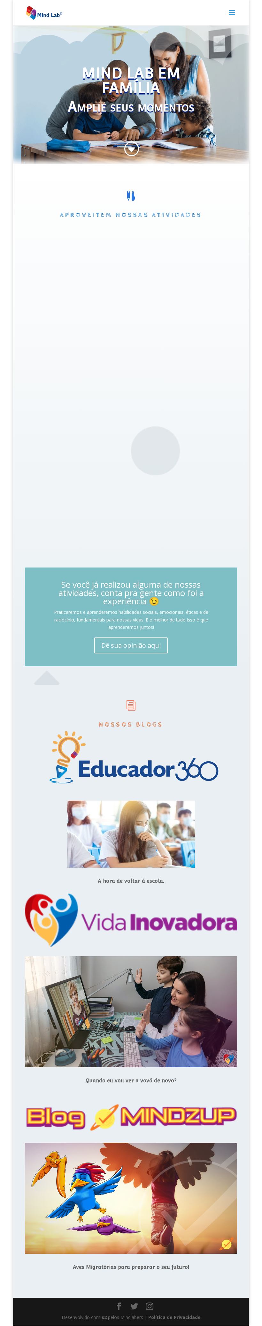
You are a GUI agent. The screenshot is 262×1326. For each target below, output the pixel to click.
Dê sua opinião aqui (131, 645)
